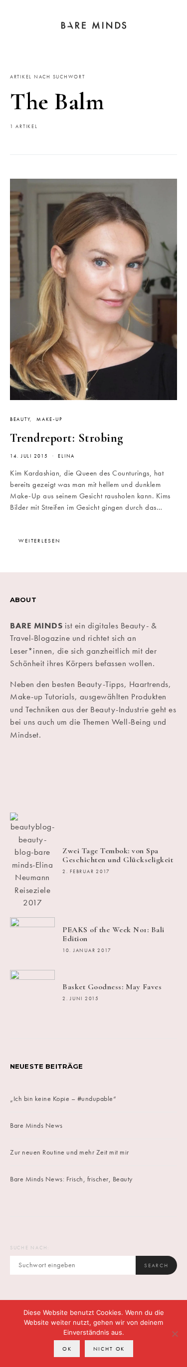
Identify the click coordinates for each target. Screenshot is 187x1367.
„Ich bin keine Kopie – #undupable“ (63, 1098)
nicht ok (109, 1348)
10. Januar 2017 (87, 951)
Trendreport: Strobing (66, 438)
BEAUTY (20, 419)
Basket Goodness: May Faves (112, 987)
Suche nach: (29, 1248)
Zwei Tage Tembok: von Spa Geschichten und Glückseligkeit (117, 855)
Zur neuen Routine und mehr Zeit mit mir (69, 1152)
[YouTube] (136, 777)
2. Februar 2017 (86, 872)
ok (67, 1348)
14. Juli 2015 (29, 456)
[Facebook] (23, 777)
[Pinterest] (108, 777)
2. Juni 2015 (80, 999)
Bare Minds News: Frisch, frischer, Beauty (71, 1178)
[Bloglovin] (164, 777)
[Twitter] (51, 777)
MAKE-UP (49, 419)
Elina (66, 456)
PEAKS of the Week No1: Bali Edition (113, 934)
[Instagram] (79, 777)
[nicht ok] (175, 1334)
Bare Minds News (36, 1125)
